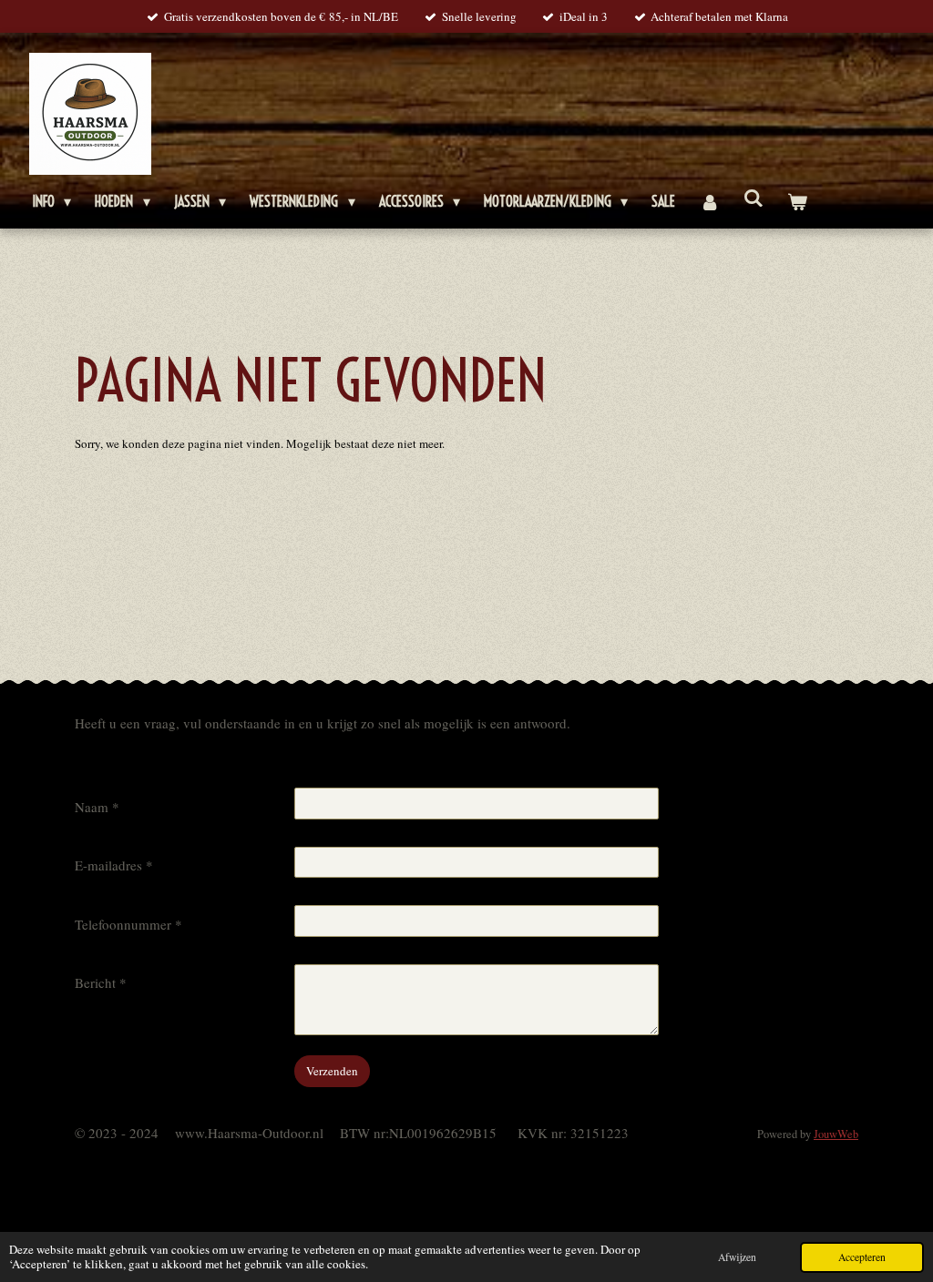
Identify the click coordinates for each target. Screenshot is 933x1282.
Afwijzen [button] (737, 1257)
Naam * (97, 807)
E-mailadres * (114, 865)
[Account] (709, 201)
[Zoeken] (753, 197)
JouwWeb (836, 1134)
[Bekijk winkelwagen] (797, 201)
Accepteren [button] (862, 1257)
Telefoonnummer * (128, 924)
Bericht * (101, 982)
